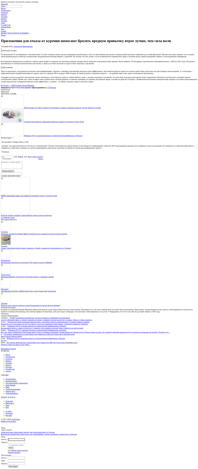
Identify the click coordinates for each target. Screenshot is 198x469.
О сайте (9, 411)
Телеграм (9, 401)
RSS (7, 407)
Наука (3, 8)
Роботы (4, 15)
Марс (8, 387)
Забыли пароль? (14, 452)
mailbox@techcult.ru (8, 421)
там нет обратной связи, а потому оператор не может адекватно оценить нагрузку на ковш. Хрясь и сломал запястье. (46, 320)
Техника (4, 17)
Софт (3, 23)
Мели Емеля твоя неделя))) (11, 336)
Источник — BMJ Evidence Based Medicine (17, 85)
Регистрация (11, 349)
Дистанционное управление (17, 383)
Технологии (5, 10)
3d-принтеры (11, 379)
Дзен (7, 405)
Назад (40, 159)
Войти (20, 157)
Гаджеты (4, 13)
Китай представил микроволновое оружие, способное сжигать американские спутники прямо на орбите (49, 322)
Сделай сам (10, 369)
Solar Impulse (10, 385)
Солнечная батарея (13, 389)
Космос (4, 19)
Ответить (5, 152)
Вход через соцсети (35, 157)
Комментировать (8, 171)
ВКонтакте (10, 403)
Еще (2, 29)
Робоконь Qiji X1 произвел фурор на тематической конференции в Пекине (37, 326)
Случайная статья (8, 217)
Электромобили (12, 393)
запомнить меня (17, 445)
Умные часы (10, 391)
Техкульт (4, 4)
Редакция (9, 413)
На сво (3, 340)
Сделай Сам (5, 25)
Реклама (9, 415)
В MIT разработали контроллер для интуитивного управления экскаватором (40, 318)
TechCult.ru (15, 419)
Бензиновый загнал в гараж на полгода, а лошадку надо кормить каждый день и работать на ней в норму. (42, 328)
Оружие (4, 21)
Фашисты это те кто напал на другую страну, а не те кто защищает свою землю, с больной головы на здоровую (44, 324)
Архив (3, 31)
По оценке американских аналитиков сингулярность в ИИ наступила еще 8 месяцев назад (39, 334)
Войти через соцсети (19, 450)
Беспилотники (11, 381)
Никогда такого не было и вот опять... (15, 345)
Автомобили (6, 27)
